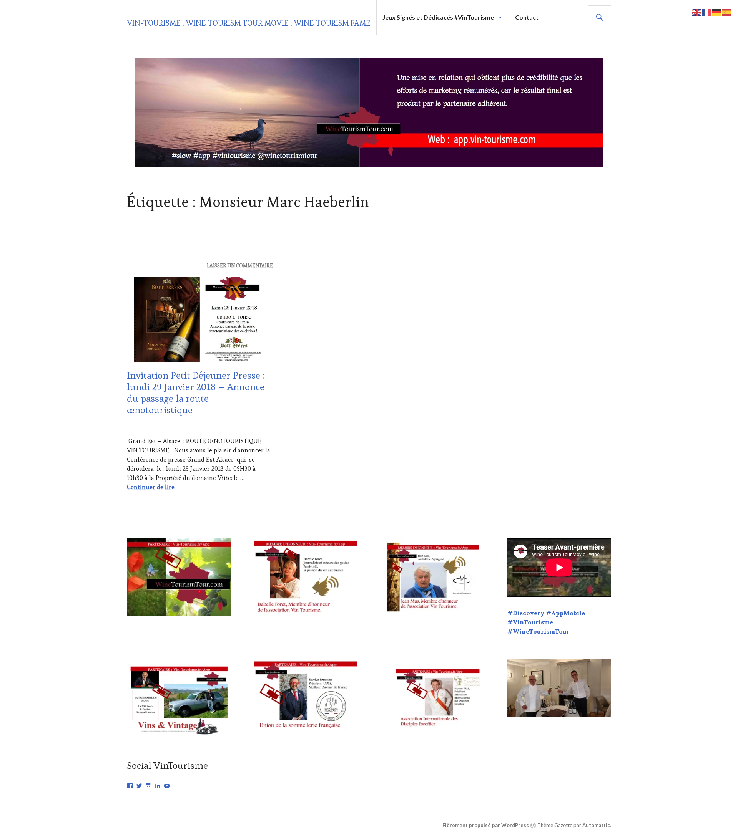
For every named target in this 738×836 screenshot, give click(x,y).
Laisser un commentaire (240, 265)
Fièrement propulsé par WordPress (485, 825)
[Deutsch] (717, 11)
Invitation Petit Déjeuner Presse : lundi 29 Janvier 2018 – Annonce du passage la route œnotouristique (196, 392)
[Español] (727, 11)
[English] (697, 11)
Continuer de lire (151, 487)
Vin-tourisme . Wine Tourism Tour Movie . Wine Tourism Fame (249, 23)
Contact (527, 17)
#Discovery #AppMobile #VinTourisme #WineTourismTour (546, 622)
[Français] (707, 11)
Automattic (596, 825)
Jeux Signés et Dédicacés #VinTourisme (438, 17)
